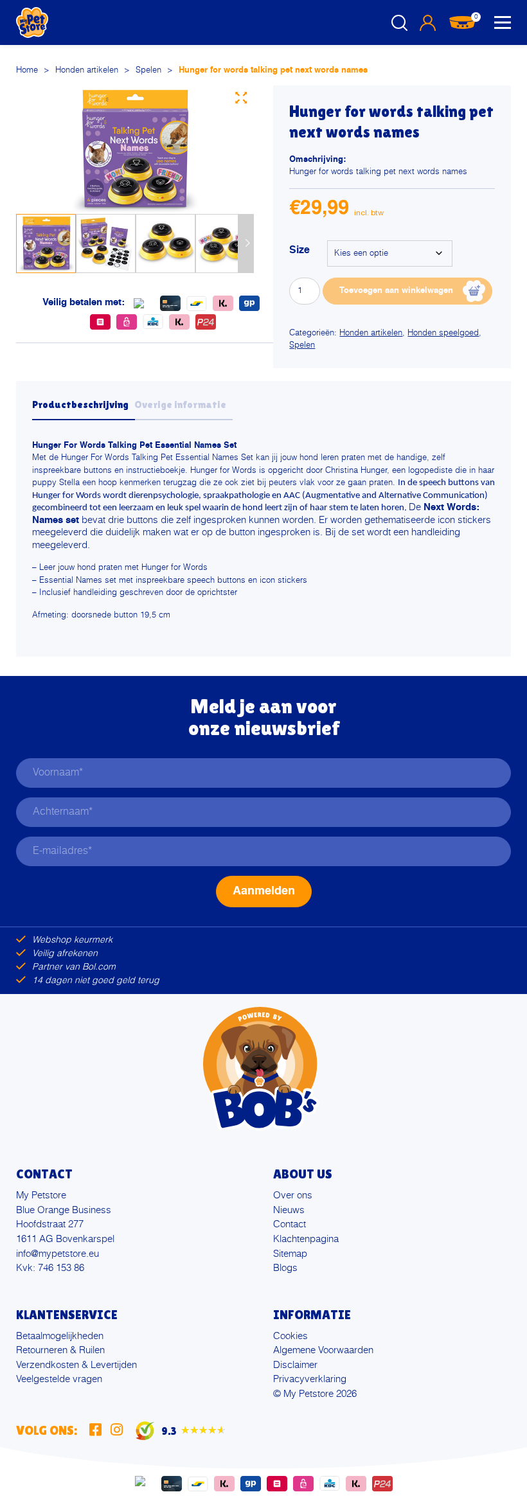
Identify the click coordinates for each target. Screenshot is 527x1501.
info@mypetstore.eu (57, 1254)
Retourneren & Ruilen (60, 1350)
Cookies (290, 1336)
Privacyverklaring (309, 1379)
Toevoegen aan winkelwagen (396, 291)
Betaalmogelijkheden (59, 1336)
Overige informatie (180, 404)
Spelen (148, 70)
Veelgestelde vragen (59, 1379)
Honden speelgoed (443, 333)
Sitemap (290, 1254)
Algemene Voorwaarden (323, 1350)
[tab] (83, 408)
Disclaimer (295, 1365)
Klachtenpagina (306, 1239)
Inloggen (427, 22)
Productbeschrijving (80, 404)
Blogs (285, 1268)
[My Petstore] (32, 22)
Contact (289, 1224)
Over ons (292, 1195)
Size (299, 250)
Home (27, 70)
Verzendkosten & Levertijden (76, 1365)
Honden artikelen (86, 70)
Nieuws (289, 1210)
